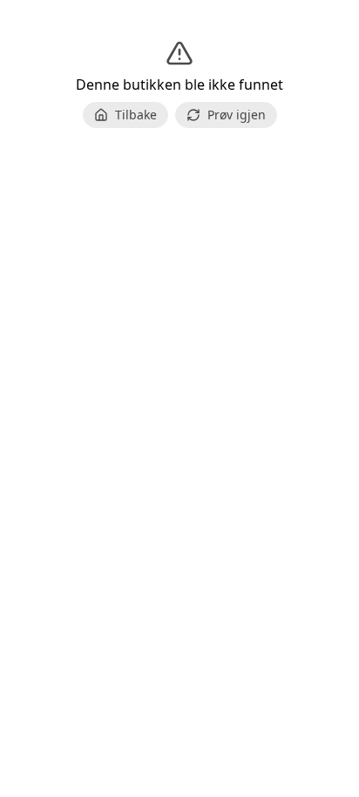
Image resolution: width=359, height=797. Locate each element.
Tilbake (136, 114)
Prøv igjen (236, 114)
